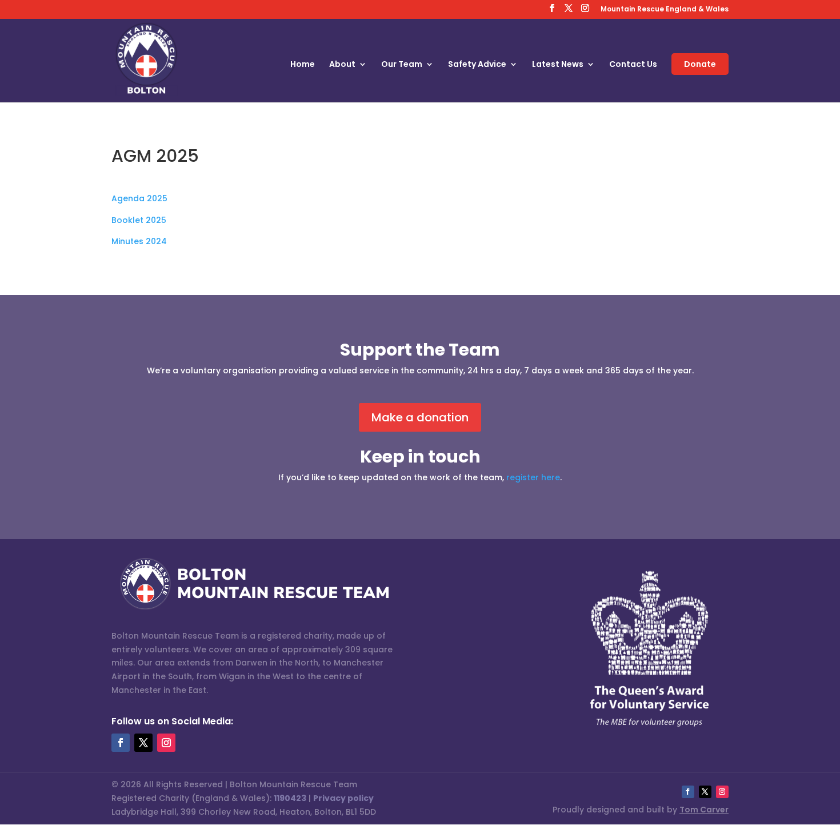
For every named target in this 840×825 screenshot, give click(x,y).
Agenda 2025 (139, 198)
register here (533, 477)
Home (302, 65)
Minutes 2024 (139, 241)
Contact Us (633, 65)
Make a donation (420, 417)
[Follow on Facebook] (120, 743)
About (342, 65)
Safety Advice (477, 65)
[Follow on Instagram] (166, 743)
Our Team (401, 65)
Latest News (557, 65)
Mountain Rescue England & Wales (665, 10)
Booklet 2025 (138, 220)
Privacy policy (343, 798)
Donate (700, 64)
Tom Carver (704, 809)
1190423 (290, 798)
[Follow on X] (143, 743)
